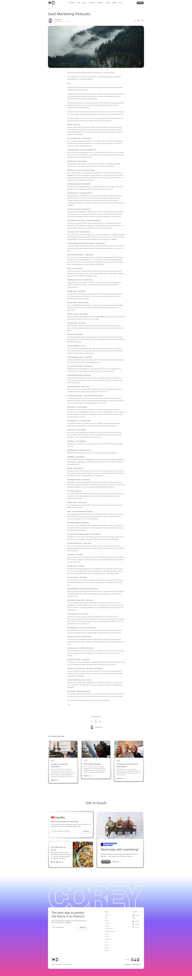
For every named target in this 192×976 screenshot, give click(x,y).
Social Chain (73, 239)
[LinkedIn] (57, 862)
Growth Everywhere (73, 346)
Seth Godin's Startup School (76, 600)
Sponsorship (108, 939)
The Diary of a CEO (73, 232)
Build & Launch (72, 161)
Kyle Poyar (78, 491)
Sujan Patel (88, 357)
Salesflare (76, 305)
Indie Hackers (71, 407)
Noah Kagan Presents (74, 479)
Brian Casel (84, 150)
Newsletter (72, 3)
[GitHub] (62, 862)
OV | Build (70, 491)
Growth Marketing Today (75, 375)
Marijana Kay (86, 209)
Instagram (137, 915)
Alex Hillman (92, 627)
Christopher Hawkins (85, 193)
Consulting (92, 3)
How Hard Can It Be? (73, 386)
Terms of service (136, 964)
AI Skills (114, 3)
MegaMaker (71, 457)
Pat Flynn (85, 614)
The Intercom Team (85, 421)
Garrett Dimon (86, 636)
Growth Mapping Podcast (75, 357)
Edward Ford (88, 366)
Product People (72, 502)
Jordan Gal (92, 150)
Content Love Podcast (74, 209)
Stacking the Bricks (73, 627)
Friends (107, 945)
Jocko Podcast (71, 430)
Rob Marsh (97, 220)
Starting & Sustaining (74, 636)
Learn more (115, 861)
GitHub (137, 927)
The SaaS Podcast (72, 577)
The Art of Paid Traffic (74, 138)
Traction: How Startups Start (76, 680)
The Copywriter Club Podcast (76, 220)
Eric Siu (83, 346)
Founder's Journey (73, 314)
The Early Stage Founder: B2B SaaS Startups (81, 243)
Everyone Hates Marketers (75, 254)
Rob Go (88, 680)
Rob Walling (98, 668)
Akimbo (69, 124)
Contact (140, 2)
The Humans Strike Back (75, 395)
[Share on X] (142, 20)
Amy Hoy (83, 627)
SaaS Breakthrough (73, 523)
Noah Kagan (86, 479)
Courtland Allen (82, 407)
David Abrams (85, 523)
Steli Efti (81, 648)
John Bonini (79, 334)
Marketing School (72, 450)
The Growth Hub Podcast (75, 366)
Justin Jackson (82, 161)
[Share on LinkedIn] (138, 20)
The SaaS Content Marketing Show (78, 534)
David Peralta (98, 395)
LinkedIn (137, 921)
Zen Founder (71, 691)
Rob (77, 691)
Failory (69, 268)
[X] (54, 862)
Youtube (137, 924)
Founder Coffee (72, 302)
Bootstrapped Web (73, 150)
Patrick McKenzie (80, 441)
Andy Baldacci (100, 243)
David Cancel (94, 589)
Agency (84, 3)
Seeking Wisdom (72, 589)
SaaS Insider (71, 554)
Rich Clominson (77, 268)
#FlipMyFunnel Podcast (74, 280)
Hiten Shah (89, 648)
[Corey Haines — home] (51, 2)
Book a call (106, 861)
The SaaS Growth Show (74, 543)
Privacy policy (127, 964)
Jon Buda (92, 170)
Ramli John (87, 375)
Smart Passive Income (74, 614)
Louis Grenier (89, 254)
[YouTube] (60, 862)
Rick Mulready (86, 138)
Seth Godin (76, 124)
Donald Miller (86, 184)
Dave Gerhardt (83, 589)
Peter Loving (87, 543)
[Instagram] (52, 862)
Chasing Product (72, 193)
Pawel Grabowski (95, 534)
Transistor (70, 175)
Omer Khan (83, 577)
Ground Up (70, 334)
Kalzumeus (70, 441)
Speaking (100, 3)
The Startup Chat (72, 648)
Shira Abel (79, 554)
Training (107, 3)
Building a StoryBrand (74, 184)
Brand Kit (107, 950)
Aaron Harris (86, 659)
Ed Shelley (81, 566)
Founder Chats (71, 291)
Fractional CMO (108, 928)
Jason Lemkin (88, 511)
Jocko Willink (81, 430)
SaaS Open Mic (72, 566)
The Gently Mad (72, 323)
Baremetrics (101, 317)
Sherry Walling (85, 691)
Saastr (69, 511)
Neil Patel (83, 450)
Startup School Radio (74, 659)
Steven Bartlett (85, 232)
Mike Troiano (85, 386)
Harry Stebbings (77, 511)
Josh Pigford (81, 291)
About (120, 3)
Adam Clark (82, 323)
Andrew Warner (78, 468)
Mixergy (69, 468)
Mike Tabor (89, 668)
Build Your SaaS (72, 170)
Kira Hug (89, 220)
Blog (78, 3)
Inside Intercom (72, 421)
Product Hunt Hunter (110, 931)
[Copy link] (134, 20)
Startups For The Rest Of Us (76, 668)
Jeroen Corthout (83, 302)
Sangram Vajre (87, 280)
